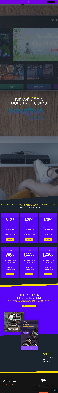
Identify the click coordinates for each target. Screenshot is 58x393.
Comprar (10, 243)
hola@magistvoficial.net (9, 388)
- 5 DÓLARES (51, 1)
